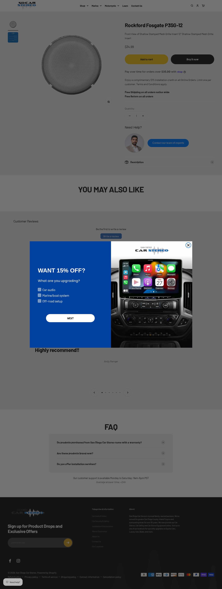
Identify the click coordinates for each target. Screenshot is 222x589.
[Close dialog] (188, 245)
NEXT (70, 318)
